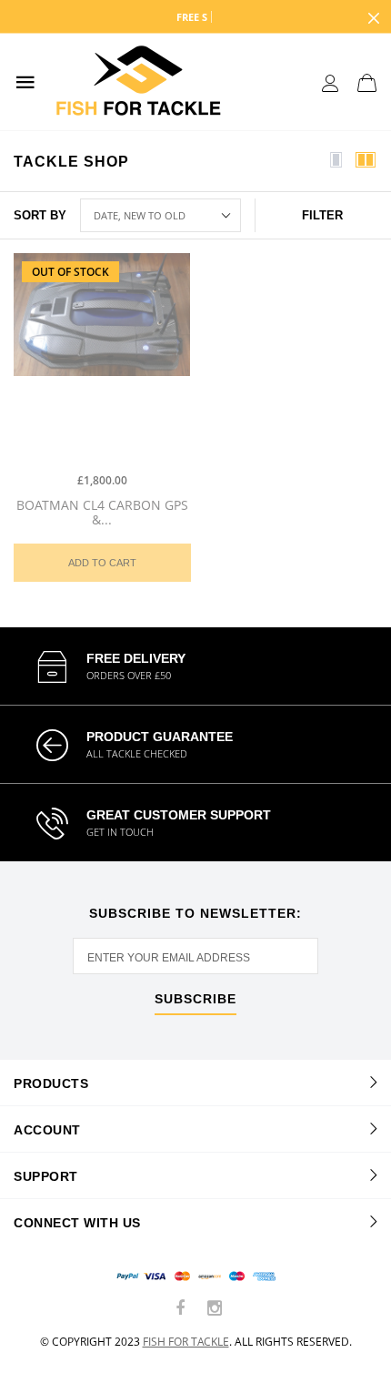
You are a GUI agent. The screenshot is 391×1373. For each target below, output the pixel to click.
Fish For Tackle (186, 1341)
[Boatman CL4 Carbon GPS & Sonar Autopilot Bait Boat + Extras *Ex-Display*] (102, 358)
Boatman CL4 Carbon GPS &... (102, 512)
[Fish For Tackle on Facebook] (181, 1309)
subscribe (195, 999)
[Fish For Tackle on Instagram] (214, 1309)
